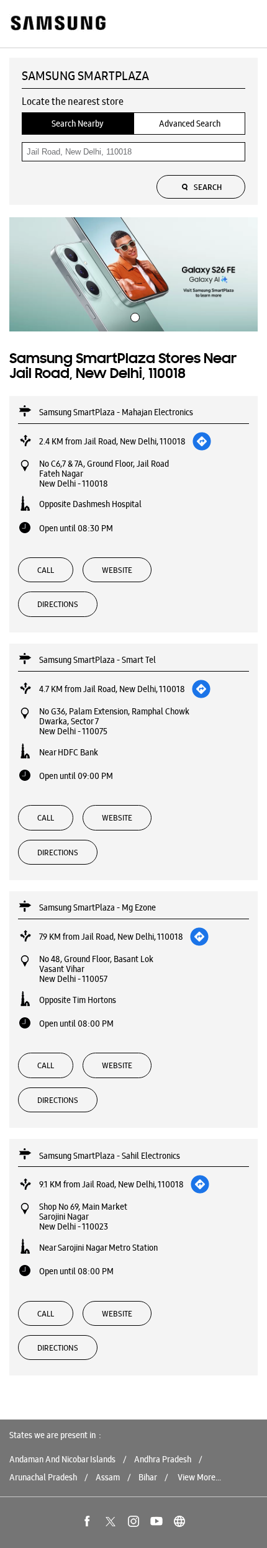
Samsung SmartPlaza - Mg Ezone (97, 907)
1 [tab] (133, 316)
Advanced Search (189, 123)
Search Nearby (78, 123)
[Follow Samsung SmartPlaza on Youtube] (156, 1521)
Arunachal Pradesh (43, 1477)
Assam (108, 1477)
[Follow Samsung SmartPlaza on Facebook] (87, 1521)
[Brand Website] (179, 1521)
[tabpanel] (133, 274)
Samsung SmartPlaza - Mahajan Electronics (116, 412)
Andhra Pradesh (162, 1459)
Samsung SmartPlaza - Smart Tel (97, 659)
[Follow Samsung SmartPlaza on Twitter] (110, 1521)
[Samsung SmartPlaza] (57, 24)
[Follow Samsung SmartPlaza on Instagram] (133, 1521)
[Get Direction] (202, 441)
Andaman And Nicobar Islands (62, 1459)
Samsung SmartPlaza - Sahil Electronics (109, 1155)
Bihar (147, 1477)
